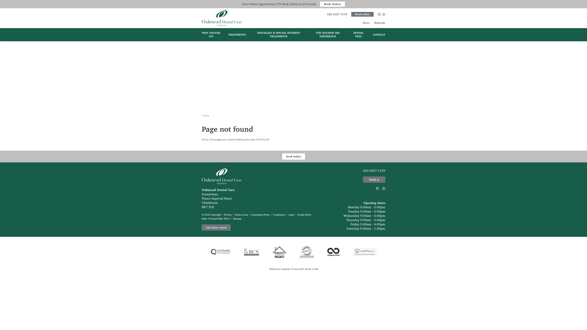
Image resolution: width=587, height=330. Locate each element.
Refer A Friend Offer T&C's (216, 218)
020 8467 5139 (374, 171)
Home (205, 115)
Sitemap (237, 218)
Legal (291, 214)
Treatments (237, 35)
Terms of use (241, 214)
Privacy (228, 214)
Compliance (279, 214)
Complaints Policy (260, 214)
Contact (379, 35)
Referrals (379, 23)
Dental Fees (358, 34)
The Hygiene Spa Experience (328, 34)
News (366, 23)
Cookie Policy (304, 214)
